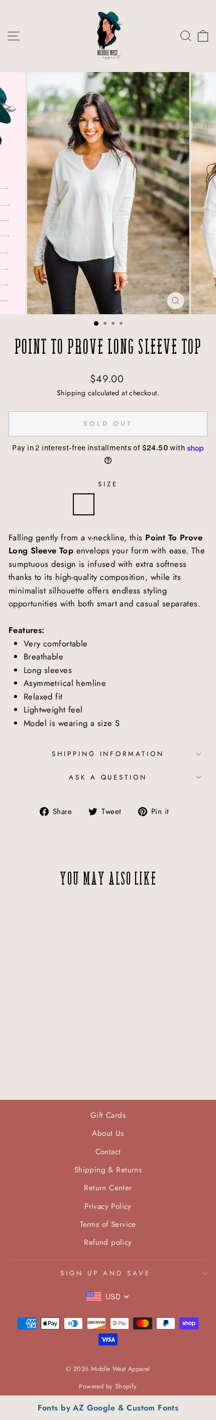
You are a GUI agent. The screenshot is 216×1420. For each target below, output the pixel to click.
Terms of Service (108, 1224)
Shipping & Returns (108, 1169)
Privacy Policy (108, 1206)
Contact (108, 1151)
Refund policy (108, 1242)
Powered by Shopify (108, 1386)
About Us (108, 1133)
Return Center (108, 1187)
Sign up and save (105, 1273)
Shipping (71, 393)
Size (108, 484)
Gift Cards (108, 1115)
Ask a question (108, 777)
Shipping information (108, 754)
